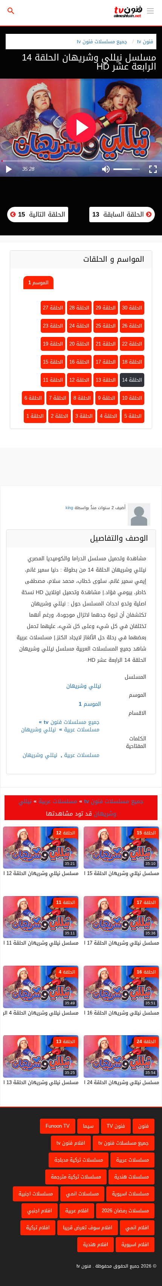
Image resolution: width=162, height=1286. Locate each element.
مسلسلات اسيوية (130, 1193)
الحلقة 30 (132, 307)
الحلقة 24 (79, 326)
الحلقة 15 (53, 362)
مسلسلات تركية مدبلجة (78, 1160)
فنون (143, 1126)
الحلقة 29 (106, 307)
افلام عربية (77, 1210)
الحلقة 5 (133, 416)
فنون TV (116, 1126)
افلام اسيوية (135, 1244)
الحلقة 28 (79, 307)
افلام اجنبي (39, 1210)
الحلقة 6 (33, 398)
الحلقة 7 (57, 398)
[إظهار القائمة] (150, 10)
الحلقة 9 (106, 398)
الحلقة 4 (108, 416)
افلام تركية (38, 1227)
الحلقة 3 (84, 416)
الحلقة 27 (53, 307)
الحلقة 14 (132, 380)
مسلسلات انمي (82, 1193)
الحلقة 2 (59, 416)
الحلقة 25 (106, 326)
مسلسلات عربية (81, 730)
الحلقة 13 (106, 380)
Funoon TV (58, 1126)
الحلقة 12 (79, 380)
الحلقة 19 (53, 344)
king (69, 508)
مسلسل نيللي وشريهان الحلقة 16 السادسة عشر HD (103, 1013)
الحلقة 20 (79, 344)
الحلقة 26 (132, 326)
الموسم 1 (38, 282)
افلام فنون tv (71, 1143)
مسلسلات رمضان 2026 (125, 1210)
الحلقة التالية (40, 214)
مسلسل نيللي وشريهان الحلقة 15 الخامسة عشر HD (104, 873)
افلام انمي (137, 1227)
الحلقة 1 (35, 416)
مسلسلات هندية (131, 1176)
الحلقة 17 (106, 362)
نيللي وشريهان (38, 730)
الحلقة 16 (79, 362)
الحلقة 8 (82, 398)
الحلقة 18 (132, 362)
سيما (88, 1126)
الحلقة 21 (106, 344)
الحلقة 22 (132, 344)
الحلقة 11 (53, 380)
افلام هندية (95, 1244)
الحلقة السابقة (119, 214)
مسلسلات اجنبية (35, 1193)
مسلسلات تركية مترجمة (76, 1176)
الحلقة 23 (53, 326)
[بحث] (10, 11)
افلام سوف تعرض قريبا (87, 1227)
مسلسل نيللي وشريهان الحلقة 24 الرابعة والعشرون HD (100, 1082)
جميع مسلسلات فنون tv (102, 41)
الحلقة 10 (132, 398)
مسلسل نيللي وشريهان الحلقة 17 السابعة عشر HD (104, 943)
